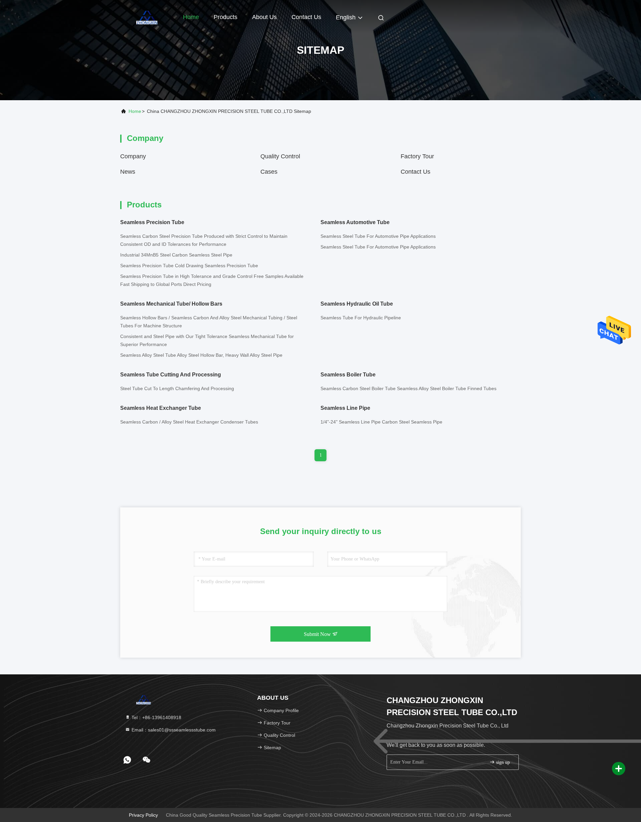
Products (225, 17)
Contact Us (306, 17)
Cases (268, 171)
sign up (502, 762)
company (133, 156)
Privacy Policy (143, 815)
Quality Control (280, 156)
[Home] (147, 16)
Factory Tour (417, 156)
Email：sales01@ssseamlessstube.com (173, 729)
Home (191, 17)
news (127, 171)
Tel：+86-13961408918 (155, 717)
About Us (264, 17)
